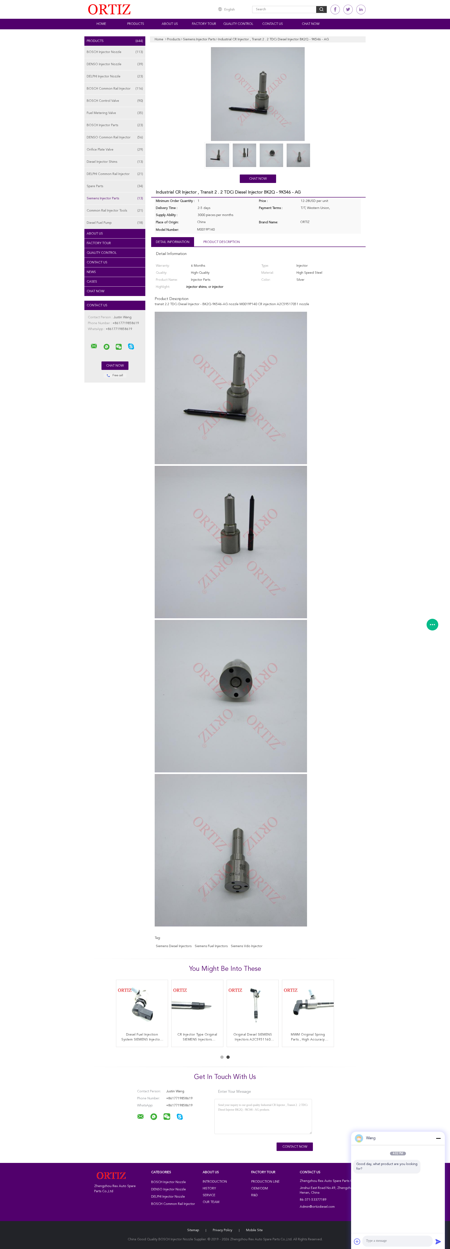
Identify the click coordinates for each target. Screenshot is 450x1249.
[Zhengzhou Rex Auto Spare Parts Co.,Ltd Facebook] (335, 9)
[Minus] (438, 1138)
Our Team (211, 1202)
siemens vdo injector (246, 946)
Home (101, 24)
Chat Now (310, 24)
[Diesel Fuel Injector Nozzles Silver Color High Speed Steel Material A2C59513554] (197, 1006)
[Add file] (357, 1241)
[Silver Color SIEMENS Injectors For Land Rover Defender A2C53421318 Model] (308, 1006)
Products (135, 24)
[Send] (438, 1241)
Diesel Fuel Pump (115, 222)
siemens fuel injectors (211, 946)
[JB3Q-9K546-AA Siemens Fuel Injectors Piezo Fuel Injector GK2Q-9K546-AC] (142, 1006)
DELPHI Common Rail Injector (115, 174)
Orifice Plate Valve (115, 149)
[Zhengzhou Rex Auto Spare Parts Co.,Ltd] (94, 346)
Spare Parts (115, 186)
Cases (92, 281)
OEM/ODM (259, 1188)
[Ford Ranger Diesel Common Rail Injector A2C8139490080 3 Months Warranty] (252, 1006)
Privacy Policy (222, 1230)
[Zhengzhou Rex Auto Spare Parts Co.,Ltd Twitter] (348, 9)
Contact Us (272, 24)
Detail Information (172, 242)
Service (209, 1195)
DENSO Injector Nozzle (115, 64)
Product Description (221, 242)
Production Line (265, 1181)
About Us (170, 24)
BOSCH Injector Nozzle (115, 52)
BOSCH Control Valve (115, 101)
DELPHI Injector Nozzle (115, 76)
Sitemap (193, 1230)
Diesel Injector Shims (115, 161)
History (209, 1188)
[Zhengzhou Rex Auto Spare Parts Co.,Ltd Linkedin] (361, 9)
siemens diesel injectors (173, 946)
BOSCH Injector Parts (115, 125)
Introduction (215, 1181)
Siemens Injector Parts (115, 198)
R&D (254, 1195)
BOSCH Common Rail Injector (115, 88)
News (91, 272)
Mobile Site (254, 1230)
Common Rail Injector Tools (115, 210)
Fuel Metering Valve (115, 113)
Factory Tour (204, 24)
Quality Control (238, 24)
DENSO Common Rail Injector (115, 137)
